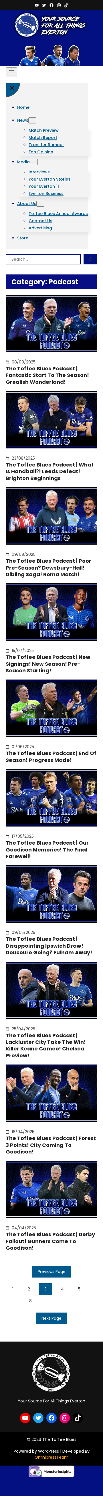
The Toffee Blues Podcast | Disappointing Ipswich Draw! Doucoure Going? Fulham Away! (49, 946)
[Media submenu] (34, 162)
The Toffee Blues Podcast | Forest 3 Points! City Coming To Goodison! (51, 1145)
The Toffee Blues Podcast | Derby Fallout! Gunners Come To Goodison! (50, 1241)
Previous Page (52, 1271)
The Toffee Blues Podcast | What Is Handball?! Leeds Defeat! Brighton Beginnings (50, 471)
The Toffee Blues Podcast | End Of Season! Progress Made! (51, 756)
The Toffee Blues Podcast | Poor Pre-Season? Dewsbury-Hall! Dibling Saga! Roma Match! (48, 568)
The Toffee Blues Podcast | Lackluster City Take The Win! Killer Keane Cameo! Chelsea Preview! (46, 1045)
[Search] (90, 259)
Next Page (51, 1318)
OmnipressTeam (51, 1457)
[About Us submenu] (40, 204)
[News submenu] (32, 120)
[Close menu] (13, 90)
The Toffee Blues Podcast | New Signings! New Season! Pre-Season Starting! (48, 664)
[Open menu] (11, 72)
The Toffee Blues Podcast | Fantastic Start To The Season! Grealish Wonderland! (47, 375)
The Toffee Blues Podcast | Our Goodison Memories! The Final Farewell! (47, 849)
